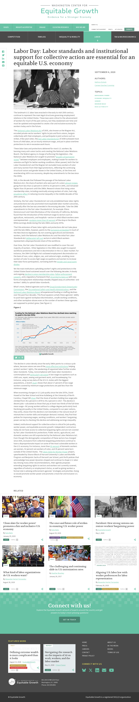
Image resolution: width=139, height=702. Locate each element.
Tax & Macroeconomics (125, 37)
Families (42, 37)
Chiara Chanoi (61, 665)
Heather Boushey (57, 573)
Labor (97, 37)
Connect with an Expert (98, 29)
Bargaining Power (102, 95)
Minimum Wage (100, 104)
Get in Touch (69, 619)
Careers (85, 649)
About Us (111, 642)
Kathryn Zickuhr (100, 82)
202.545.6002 (51, 685)
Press (84, 645)
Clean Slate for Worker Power (55, 451)
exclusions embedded (60, 230)
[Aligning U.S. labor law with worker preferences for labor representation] (116, 556)
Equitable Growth (104, 530)
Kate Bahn (9, 533)
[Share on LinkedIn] (3, 58)
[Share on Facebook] (3, 51)
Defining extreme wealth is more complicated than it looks (24, 655)
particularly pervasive (39, 374)
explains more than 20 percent (42, 220)
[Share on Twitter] (3, 55)
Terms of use (113, 652)
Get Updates (118, 29)
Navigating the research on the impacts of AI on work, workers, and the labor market (58, 657)
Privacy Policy (88, 656)
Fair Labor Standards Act (48, 138)
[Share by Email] (3, 62)
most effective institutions (56, 366)
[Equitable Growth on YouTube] (111, 670)
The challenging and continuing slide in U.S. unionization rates (67, 568)
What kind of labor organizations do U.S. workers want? (21, 574)
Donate (129, 29)
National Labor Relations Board (27, 292)
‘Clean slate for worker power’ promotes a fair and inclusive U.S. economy (21, 526)
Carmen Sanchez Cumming (104, 85)
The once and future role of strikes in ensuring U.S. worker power (68, 525)
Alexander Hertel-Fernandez (15, 579)
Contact (86, 652)
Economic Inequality (103, 98)
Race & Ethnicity (101, 107)
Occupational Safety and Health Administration (48, 289)
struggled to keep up (59, 277)
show (33, 398)
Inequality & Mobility (69, 37)
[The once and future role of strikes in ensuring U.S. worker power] (69, 507)
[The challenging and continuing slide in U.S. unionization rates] (69, 553)
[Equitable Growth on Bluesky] (84, 670)
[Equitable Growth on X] (90, 670)
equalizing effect (21, 194)
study (34, 382)
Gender (98, 101)
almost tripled (71, 183)
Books (110, 649)
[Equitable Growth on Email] (104, 670)
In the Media (112, 645)
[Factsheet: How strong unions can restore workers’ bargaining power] (116, 507)
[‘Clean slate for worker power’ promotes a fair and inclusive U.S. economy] (23, 506)
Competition (14, 37)
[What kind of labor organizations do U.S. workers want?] (23, 556)
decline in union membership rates (39, 274)
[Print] (3, 65)
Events (110, 29)
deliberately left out (34, 238)
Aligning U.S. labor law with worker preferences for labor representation (111, 575)
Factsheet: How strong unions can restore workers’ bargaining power (115, 525)
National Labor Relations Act (29, 130)
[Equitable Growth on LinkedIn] (97, 670)
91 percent (54, 446)
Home (84, 642)
